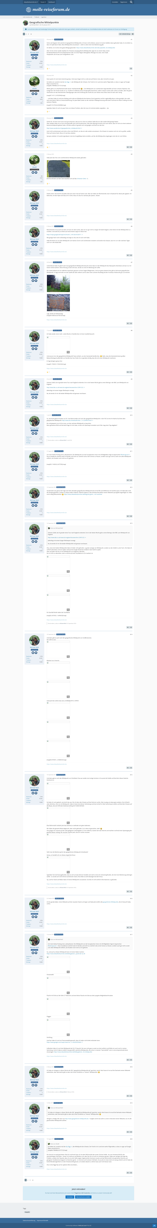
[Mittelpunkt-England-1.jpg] (58, 583)
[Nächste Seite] (31, 34)
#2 (131, 75)
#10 (131, 415)
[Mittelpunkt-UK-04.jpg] (58, 729)
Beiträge (28, 67)
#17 (131, 934)
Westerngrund (125, 454)
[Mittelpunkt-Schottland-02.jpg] (58, 842)
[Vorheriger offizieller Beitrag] (127, 147)
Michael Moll (35, 25)
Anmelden (115, 2)
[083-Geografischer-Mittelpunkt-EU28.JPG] (58, 1027)
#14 (131, 634)
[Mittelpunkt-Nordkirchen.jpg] (58, 345)
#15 (131, 775)
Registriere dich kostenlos (82, 1193)
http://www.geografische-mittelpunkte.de (76, 1118)
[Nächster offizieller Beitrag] (130, 68)
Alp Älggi (66, 82)
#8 (131, 330)
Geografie (27, 1212)
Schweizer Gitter (81, 178)
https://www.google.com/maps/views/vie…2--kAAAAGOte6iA (64, 1042)
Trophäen (28, 65)
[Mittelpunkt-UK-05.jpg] (58, 649)
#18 (131, 1067)
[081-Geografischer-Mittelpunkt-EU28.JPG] (58, 985)
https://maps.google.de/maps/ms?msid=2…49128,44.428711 (64, 234)
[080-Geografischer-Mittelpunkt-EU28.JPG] (58, 965)
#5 (131, 190)
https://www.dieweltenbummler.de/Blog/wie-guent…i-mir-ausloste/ (83, 494)
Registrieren (123, 2)
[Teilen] (132, 34)
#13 (131, 523)
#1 (131, 39)
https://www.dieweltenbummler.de (57, 65)
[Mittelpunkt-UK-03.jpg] (58, 689)
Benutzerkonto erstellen (83, 1197)
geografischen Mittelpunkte (110, 902)
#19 (131, 1103)
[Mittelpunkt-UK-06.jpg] (58, 749)
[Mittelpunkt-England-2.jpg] (58, 564)
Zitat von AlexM (54, 1144)
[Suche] (131, 2)
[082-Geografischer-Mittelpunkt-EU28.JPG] (58, 1006)
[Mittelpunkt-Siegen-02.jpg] (58, 283)
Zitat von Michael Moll (56, 528)
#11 (131, 451)
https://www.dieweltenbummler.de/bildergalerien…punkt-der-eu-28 (66, 953)
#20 (131, 1139)
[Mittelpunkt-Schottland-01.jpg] (58, 815)
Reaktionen (28, 61)
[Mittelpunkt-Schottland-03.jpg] (58, 865)
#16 (131, 898)
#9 (131, 379)
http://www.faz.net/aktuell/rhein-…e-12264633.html (77, 420)
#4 (131, 154)
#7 (131, 262)
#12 (131, 487)
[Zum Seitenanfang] (154, 1225)
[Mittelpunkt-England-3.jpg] (58, 602)
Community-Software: (78, 1225)
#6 (131, 226)
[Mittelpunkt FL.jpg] (58, 168)
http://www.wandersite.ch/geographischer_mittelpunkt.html (64, 128)
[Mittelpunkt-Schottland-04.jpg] (58, 791)
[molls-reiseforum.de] (78, 10)
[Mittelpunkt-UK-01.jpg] (58, 710)
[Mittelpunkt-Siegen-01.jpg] (58, 302)
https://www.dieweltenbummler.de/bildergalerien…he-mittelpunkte (73, 1052)
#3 (131, 118)
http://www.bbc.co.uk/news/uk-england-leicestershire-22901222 (65, 387)
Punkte (27, 63)
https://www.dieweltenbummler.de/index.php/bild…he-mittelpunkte (95, 48)
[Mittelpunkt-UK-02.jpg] (58, 670)
